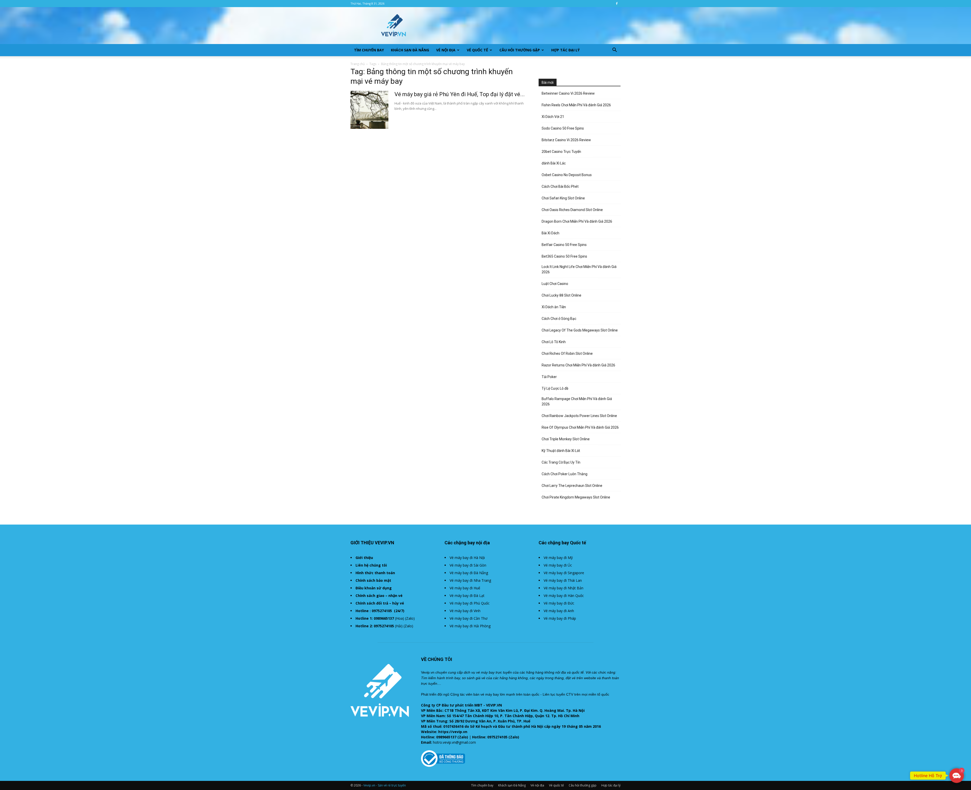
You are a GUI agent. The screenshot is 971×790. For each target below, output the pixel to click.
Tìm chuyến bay (369, 50)
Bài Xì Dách (550, 233)
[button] (614, 50)
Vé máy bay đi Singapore (564, 572)
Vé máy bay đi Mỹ (558, 557)
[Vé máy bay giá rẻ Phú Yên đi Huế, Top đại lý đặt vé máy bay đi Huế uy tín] (369, 110)
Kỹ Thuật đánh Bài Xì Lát (561, 451)
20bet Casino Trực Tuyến (561, 152)
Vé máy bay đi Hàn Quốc (564, 595)
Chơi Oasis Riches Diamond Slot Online (572, 210)
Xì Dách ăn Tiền (554, 307)
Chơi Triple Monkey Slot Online (566, 439)
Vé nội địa (445, 50)
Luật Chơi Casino (555, 284)
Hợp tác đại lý (565, 50)
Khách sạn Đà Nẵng (410, 50)
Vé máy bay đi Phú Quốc (470, 603)
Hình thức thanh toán (375, 572)
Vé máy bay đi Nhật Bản (563, 588)
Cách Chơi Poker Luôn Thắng (564, 474)
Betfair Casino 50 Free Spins (564, 245)
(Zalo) (410, 618)
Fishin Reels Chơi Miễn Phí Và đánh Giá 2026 (576, 105)
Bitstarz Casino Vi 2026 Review (566, 140)
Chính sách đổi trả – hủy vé (380, 603)
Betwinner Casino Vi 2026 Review (568, 93)
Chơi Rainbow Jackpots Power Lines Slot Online (579, 416)
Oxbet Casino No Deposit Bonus (567, 175)
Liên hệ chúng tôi (371, 565)
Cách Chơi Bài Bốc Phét (560, 186)
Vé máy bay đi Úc (558, 565)
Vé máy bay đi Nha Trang (470, 580)
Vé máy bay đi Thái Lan (563, 580)
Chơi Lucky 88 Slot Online (561, 295)
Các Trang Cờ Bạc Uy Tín (561, 462)
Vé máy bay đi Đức (559, 603)
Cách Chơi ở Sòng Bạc (559, 319)
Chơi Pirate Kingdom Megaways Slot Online (576, 497)
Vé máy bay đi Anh (559, 610)
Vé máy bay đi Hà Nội (467, 557)
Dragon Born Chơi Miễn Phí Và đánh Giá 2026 (577, 221)
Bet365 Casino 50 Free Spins (564, 256)
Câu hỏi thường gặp (519, 50)
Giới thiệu (364, 557)
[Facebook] (617, 3)
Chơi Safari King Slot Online (563, 198)
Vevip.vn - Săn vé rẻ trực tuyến (384, 785)
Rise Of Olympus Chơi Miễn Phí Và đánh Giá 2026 (580, 427)
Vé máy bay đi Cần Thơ (469, 618)
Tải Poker (549, 377)
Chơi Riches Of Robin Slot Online (567, 353)
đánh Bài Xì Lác (554, 163)
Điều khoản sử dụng (374, 588)
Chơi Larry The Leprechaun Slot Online (572, 486)
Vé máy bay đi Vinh (465, 610)
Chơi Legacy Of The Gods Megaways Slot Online (580, 330)
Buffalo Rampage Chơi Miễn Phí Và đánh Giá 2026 (577, 401)
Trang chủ (357, 64)
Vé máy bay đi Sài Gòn (468, 565)
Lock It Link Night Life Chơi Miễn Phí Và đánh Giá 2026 (579, 269)
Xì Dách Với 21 (553, 117)
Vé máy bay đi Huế (465, 588)
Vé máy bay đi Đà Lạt (467, 595)
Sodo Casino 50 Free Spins (563, 128)
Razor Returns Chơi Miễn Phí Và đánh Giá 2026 (578, 365)
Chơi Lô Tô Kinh (554, 342)
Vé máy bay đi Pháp (560, 618)
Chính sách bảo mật (373, 580)
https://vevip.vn (452, 731)
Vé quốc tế (477, 50)
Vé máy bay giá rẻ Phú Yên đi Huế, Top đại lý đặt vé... (459, 94)
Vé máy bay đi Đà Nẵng (469, 572)
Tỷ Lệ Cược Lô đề (555, 388)
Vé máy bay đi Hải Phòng (470, 625)
